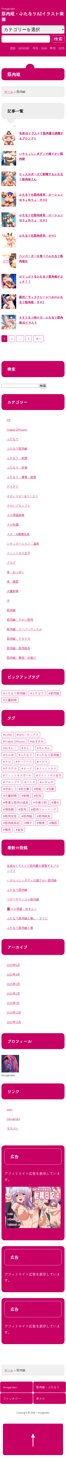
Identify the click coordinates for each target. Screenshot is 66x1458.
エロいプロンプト (18, 505)
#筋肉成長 (43, 816)
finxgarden (10, 1387)
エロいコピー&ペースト (22, 496)
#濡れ (55, 802)
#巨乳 (38, 795)
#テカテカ (10, 768)
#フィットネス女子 (48, 775)
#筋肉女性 (10, 816)
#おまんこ (10, 748)
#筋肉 (22, 809)
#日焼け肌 (40, 802)
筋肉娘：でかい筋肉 (20, 619)
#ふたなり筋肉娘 (14, 693)
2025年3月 (13, 984)
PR (8, 420)
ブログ (11, 562)
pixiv (9, 1109)
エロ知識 (13, 524)
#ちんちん (43, 748)
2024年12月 (14, 1012)
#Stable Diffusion (14, 741)
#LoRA (7, 734)
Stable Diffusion (17, 429)
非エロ (40, 1398)
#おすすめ (37, 741)
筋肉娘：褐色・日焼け (21, 657)
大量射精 (13, 591)
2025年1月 (13, 1003)
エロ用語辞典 (15, 515)
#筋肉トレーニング (43, 809)
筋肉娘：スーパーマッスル (24, 629)
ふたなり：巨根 (17, 467)
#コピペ (42, 761)
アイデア (13, 486)
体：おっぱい (15, 572)
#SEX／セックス (27, 734)
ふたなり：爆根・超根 (21, 477)
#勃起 (38, 789)
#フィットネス (46, 768)
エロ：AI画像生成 (18, 534)
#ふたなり (37, 693)
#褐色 (7, 829)
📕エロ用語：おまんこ (22, 908)
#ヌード (26, 768)
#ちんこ (26, 748)
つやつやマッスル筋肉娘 (23, 899)
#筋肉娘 (54, 693)
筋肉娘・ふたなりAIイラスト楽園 (32, 16)
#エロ (7, 761)
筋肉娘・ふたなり (48, 1387)
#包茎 (50, 789)
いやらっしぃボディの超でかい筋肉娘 (32, 880)
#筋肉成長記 (11, 823)
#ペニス (29, 782)
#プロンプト (11, 782)
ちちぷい (13, 1128)
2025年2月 (13, 993)
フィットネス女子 (18, 553)
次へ (38, 338)
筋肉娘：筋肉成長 (18, 648)
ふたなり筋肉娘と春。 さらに (27, 918)
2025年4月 (13, 974)
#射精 (25, 795)
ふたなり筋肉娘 (17, 448)
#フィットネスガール (17, 775)
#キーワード (24, 761)
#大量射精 (10, 700)
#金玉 (19, 829)
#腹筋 (53, 823)
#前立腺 (24, 789)
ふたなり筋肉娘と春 (20, 928)
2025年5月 (13, 965)
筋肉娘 (11, 610)
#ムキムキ (46, 782)
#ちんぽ (8, 755)
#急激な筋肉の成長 (15, 802)
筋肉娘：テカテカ (18, 638)
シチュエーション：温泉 (23, 543)
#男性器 (8, 809)
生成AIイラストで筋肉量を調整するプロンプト (33, 868)
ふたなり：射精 (17, 458)
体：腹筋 (13, 581)
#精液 (41, 823)
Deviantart (13, 1119)
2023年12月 (14, 1022)
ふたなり (13, 439)
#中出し (8, 789)
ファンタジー (12, 1398)
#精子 (28, 823)
